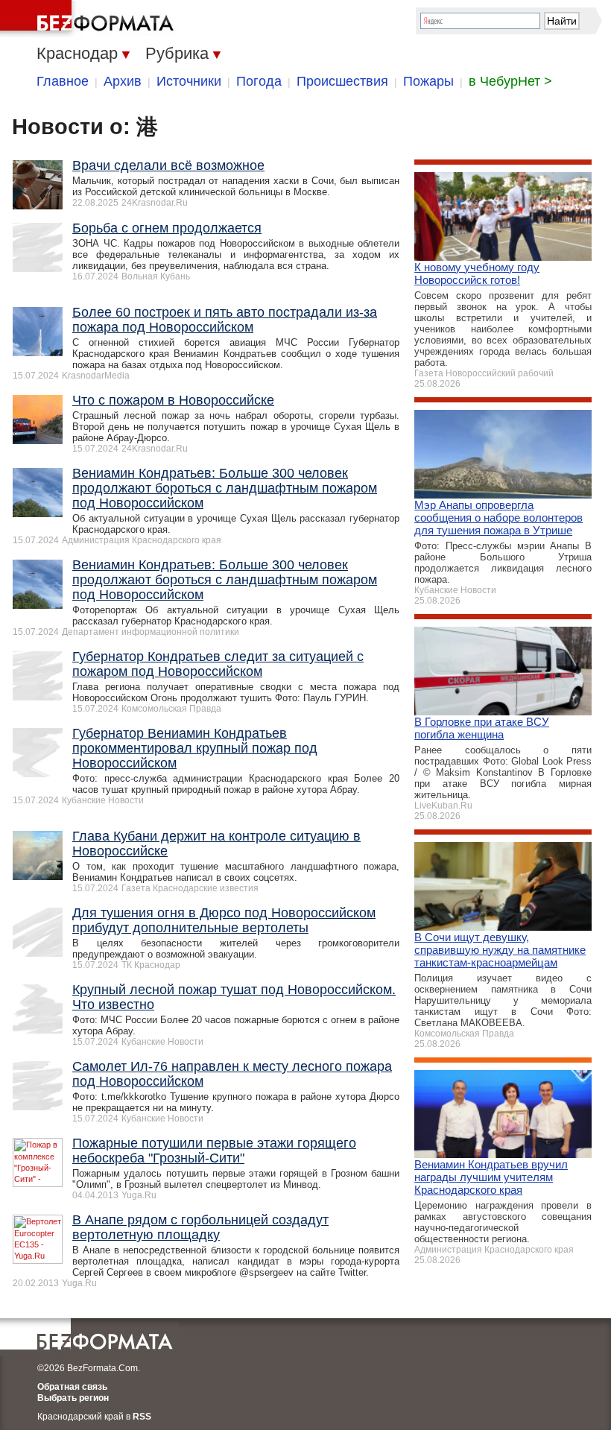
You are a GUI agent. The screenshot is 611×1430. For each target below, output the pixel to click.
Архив (123, 81)
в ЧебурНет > (510, 81)
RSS (142, 1416)
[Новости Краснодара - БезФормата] (89, 18)
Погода (259, 81)
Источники (188, 81)
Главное (63, 81)
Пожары (428, 81)
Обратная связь (72, 1387)
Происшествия (342, 81)
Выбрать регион (73, 1398)
